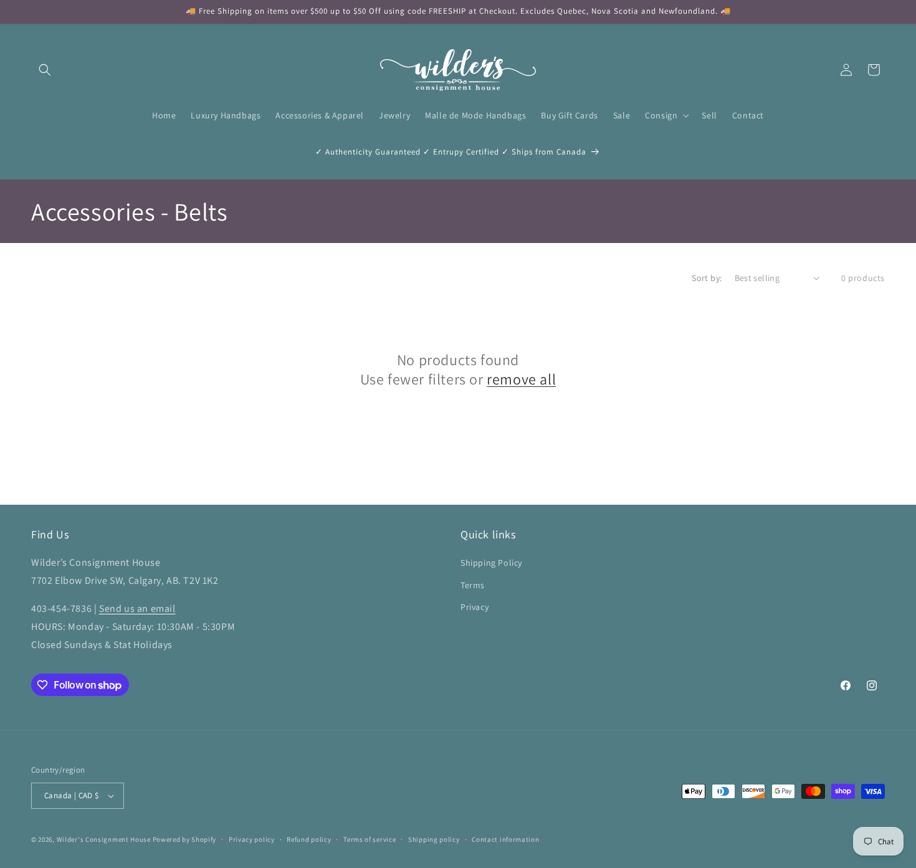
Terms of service (369, 839)
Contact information (505, 839)
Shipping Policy (491, 562)
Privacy (474, 607)
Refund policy (309, 839)
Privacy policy (252, 839)
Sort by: (707, 278)
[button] (45, 69)
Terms (472, 585)
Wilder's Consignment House (104, 839)
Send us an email (137, 608)
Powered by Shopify (185, 839)
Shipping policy (434, 839)
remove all (521, 379)
